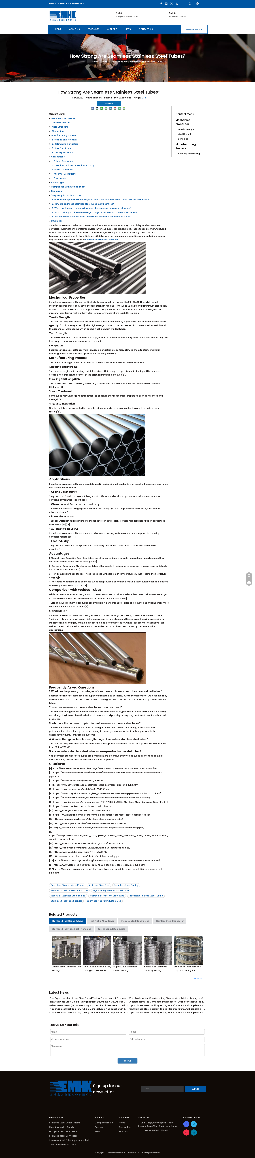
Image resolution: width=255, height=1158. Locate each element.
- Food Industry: (60, 178)
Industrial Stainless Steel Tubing (68, 895)
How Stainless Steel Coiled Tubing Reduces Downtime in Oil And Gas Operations (88, 1001)
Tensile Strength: (61, 122)
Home (122, 1122)
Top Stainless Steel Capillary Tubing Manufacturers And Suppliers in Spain (88, 1008)
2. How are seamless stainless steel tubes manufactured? (83, 203)
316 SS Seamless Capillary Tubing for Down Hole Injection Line (97, 968)
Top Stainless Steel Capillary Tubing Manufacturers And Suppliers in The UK (167, 1012)
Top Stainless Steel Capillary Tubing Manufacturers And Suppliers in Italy (167, 1008)
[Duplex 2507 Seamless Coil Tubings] (66, 950)
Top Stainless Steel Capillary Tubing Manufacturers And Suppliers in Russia (88, 1012)
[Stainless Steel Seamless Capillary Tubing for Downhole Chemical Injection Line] (188, 950)
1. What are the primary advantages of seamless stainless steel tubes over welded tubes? (100, 199)
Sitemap (123, 1131)
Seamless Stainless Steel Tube (67, 885)
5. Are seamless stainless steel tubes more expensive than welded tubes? (91, 216)
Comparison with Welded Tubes (68, 186)
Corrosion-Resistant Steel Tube (107, 895)
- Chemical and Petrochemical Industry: (73, 165)
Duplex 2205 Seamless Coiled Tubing (125, 968)
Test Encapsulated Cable (111, 928)
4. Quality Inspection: (63, 152)
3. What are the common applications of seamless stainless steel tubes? (91, 208)
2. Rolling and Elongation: (65, 144)
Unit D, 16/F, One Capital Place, (157, 1122)
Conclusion (57, 191)
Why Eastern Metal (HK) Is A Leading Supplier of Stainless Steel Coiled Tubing (88, 1005)
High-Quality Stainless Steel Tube (111, 890)
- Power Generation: (63, 169)
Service (99, 1127)
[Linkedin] (166, 4)
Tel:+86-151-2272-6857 (157, 1130)
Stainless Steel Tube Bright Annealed (71, 928)
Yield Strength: (60, 126)
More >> (198, 978)
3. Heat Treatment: (62, 148)
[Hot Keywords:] (190, 3)
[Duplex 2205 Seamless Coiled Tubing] (127, 950)
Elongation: (58, 131)
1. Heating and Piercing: (64, 139)
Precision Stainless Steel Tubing (146, 895)
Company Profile (104, 1122)
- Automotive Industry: (64, 173)
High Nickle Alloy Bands (102, 921)
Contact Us (125, 1127)
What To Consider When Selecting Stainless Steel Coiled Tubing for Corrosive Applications (167, 998)
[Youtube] (177, 4)
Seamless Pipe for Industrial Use (104, 900)
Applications (58, 156)
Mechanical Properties (63, 118)
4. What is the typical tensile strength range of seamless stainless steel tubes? (94, 212)
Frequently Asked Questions (66, 195)
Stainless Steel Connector (170, 921)
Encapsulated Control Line (135, 921)
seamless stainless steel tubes (101, 239)
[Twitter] (171, 4)
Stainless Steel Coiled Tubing (67, 921)
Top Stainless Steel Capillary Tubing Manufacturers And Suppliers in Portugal (167, 1005)
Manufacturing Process (63, 135)
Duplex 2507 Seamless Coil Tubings (66, 968)
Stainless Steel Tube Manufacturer (69, 890)
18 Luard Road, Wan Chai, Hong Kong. (157, 1126)
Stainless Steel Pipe (98, 885)
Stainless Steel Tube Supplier (66, 900)
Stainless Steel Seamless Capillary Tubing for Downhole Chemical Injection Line (187, 968)
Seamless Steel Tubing (126, 885)
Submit (127, 1061)
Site (144, 97)
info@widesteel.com (127, 16)
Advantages (57, 182)
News (98, 1131)
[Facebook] (161, 4)
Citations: (56, 220)
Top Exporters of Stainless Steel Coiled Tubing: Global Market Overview (88, 998)
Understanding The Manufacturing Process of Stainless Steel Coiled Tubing (167, 1001)
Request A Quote (194, 29)
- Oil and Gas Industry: (64, 161)
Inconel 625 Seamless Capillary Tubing (155, 968)
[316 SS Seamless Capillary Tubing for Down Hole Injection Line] (97, 950)
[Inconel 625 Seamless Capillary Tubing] (158, 950)
